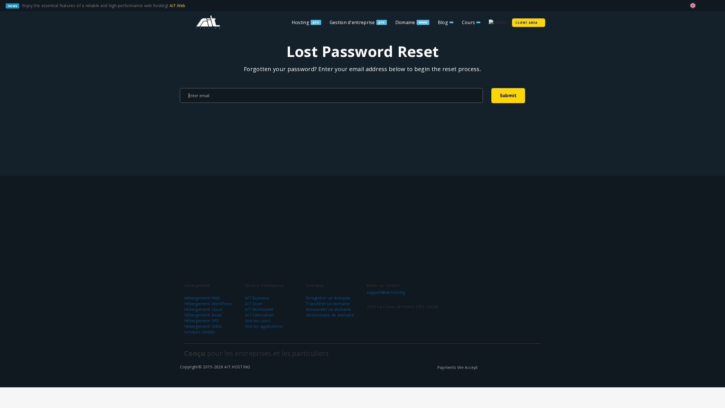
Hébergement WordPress (208, 303)
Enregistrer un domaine (328, 298)
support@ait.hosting (386, 292)
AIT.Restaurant (259, 309)
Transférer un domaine (328, 303)
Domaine (405, 22)
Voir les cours (258, 320)
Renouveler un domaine (328, 309)
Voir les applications (264, 326)
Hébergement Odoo (203, 326)
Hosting (300, 22)
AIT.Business (257, 298)
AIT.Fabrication (259, 315)
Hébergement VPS (201, 320)
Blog (443, 22)
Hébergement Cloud (203, 309)
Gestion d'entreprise (352, 22)
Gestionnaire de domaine (330, 315)
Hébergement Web (202, 298)
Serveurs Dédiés (199, 332)
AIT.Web (178, 5)
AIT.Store (254, 303)
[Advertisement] (362, 221)
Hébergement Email (203, 315)
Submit (508, 95)
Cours (468, 22)
